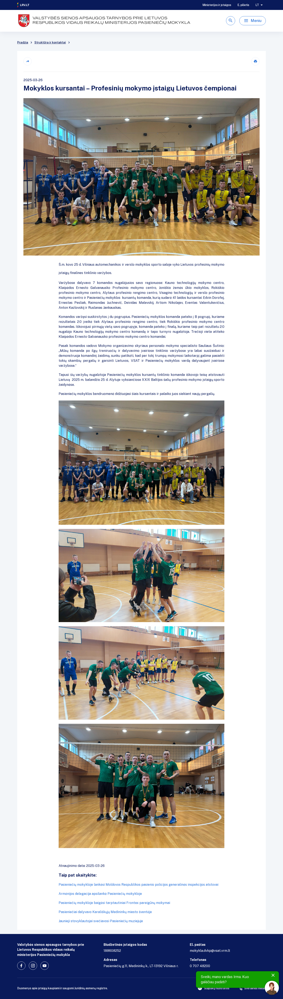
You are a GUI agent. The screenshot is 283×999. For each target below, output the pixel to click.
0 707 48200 (200, 966)
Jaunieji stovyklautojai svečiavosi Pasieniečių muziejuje (101, 921)
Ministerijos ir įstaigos (216, 5)
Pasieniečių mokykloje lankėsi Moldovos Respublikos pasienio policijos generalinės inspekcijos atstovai (138, 885)
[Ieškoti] (230, 20)
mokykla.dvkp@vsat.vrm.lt (210, 951)
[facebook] (21, 966)
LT (257, 5)
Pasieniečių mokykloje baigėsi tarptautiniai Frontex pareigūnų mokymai (114, 903)
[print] (255, 61)
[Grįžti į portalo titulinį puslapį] (23, 5)
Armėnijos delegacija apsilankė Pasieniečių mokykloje (100, 894)
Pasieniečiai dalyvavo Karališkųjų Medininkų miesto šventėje (105, 912)
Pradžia (22, 42)
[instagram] (33, 966)
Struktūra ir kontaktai (50, 42)
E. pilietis (243, 5)
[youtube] (44, 966)
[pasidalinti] (27, 61)
